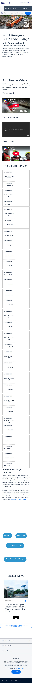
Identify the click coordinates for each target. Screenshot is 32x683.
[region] (16, 599)
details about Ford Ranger (18, 499)
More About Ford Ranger (15, 559)
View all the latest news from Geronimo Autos (15, 626)
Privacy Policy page (19, 668)
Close (16, 671)
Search (28, 13)
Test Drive (21, 535)
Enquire (7, 535)
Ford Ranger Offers (15, 545)
